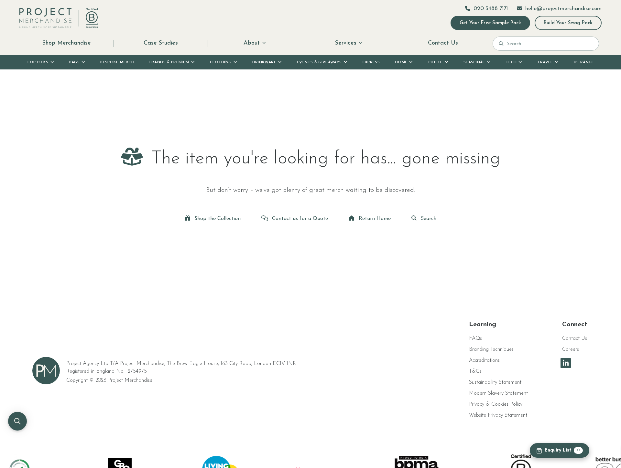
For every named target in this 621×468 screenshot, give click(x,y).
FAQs (475, 338)
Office (435, 62)
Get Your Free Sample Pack (490, 23)
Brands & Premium (169, 62)
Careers (570, 349)
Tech (511, 62)
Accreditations (484, 360)
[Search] (501, 43)
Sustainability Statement (495, 382)
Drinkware (264, 62)
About (252, 43)
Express (371, 62)
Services (345, 43)
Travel (545, 62)
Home (401, 62)
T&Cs (475, 371)
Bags (74, 62)
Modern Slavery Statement (498, 393)
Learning (482, 324)
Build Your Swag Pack (568, 23)
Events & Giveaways (319, 62)
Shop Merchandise (66, 43)
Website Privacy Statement (498, 415)
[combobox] (550, 44)
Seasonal (474, 62)
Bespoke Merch (117, 62)
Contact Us (443, 43)
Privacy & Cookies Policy (495, 404)
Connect (574, 324)
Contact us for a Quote (299, 218)
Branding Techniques (491, 349)
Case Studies (161, 43)
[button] (17, 421)
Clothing (221, 62)
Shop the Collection (217, 218)
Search (427, 218)
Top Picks (37, 62)
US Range (584, 62)
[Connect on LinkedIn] (566, 363)
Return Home (374, 218)
